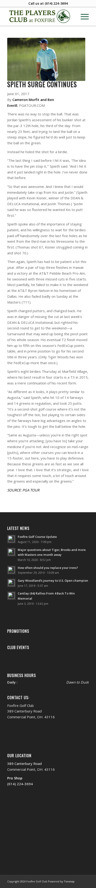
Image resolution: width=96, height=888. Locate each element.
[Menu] (82, 16)
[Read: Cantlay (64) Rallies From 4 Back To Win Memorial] (11, 595)
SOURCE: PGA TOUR (23, 490)
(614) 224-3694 (56, 3)
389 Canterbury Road (24, 763)
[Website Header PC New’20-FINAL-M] (39, 16)
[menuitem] (82, 16)
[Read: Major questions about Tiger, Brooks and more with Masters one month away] (11, 552)
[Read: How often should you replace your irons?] (11, 570)
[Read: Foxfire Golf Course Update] (11, 539)
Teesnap (69, 881)
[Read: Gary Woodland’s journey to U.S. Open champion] (11, 583)
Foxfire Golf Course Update (37, 537)
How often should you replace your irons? (48, 568)
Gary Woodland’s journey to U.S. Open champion (53, 580)
